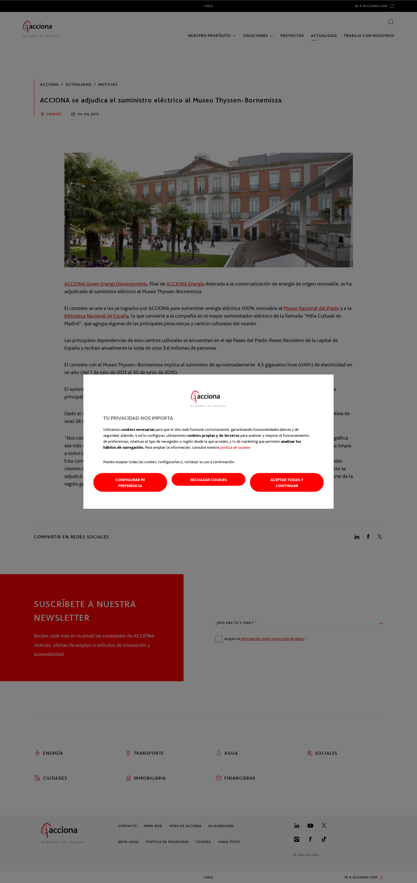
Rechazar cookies (208, 479)
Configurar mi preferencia (130, 482)
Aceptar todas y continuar (287, 482)
